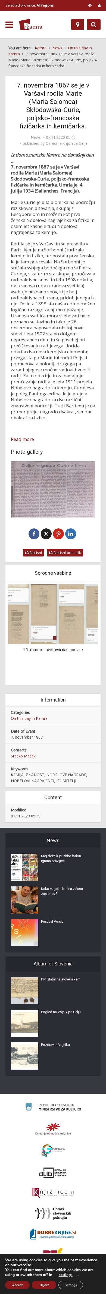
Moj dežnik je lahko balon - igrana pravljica (62, 858)
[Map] (77, 24)
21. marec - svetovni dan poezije (53, 649)
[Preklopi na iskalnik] (94, 24)
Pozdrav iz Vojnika (55, 1045)
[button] (84, 634)
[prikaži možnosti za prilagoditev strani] (90, 5)
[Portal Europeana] (53, 1151)
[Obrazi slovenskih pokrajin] (53, 1213)
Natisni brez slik (66, 552)
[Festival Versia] (24, 932)
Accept (17, 1285)
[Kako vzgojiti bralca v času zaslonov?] (24, 900)
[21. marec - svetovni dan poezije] (53, 613)
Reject (44, 1285)
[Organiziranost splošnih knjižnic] (53, 1129)
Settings (71, 1285)
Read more (22, 439)
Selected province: (29, 5)
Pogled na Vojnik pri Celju (61, 1012)
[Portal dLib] (53, 1172)
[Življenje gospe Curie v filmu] (53, 489)
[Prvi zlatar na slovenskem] (24, 990)
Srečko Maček (23, 756)
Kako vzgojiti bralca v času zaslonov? (62, 891)
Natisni (35, 552)
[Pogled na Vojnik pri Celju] (24, 1023)
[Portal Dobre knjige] (53, 1234)
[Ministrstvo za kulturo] (53, 1108)
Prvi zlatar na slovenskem (60, 979)
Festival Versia (52, 921)
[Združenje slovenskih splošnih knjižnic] (53, 1193)
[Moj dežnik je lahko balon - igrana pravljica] (24, 867)
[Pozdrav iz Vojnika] (24, 1056)
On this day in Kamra (29, 718)
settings (66, 1274)
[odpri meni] (9, 24)
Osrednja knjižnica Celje (67, 143)
